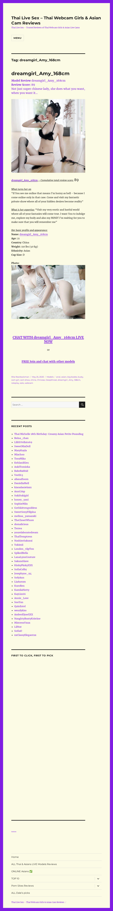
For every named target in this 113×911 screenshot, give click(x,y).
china (33, 380)
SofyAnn (19, 577)
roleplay (15, 383)
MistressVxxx (22, 622)
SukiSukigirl (21, 495)
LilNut (18, 626)
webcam (29, 383)
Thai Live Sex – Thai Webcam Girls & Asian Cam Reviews (37, 902)
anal (58, 377)
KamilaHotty (21, 589)
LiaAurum (20, 581)
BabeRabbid (21, 470)
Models (50, 377)
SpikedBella (21, 552)
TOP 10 (15, 878)
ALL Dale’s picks (20, 893)
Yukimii (18, 544)
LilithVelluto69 (23, 442)
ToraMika (20, 458)
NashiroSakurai (23, 540)
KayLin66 (20, 593)
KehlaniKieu (21, 462)
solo (22, 383)
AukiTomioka (22, 466)
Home (15, 857)
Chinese (41, 380)
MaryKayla (20, 450)
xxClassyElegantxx (25, 635)
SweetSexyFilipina (25, 511)
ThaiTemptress (23, 536)
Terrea (18, 528)
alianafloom (21, 479)
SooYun (18, 602)
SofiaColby (20, 569)
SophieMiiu (21, 503)
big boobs (72, 377)
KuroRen (19, 585)
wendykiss (20, 610)
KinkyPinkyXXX (23, 565)
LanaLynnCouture (24, 557)
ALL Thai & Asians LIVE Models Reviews (34, 864)
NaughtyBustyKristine (27, 618)
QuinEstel (20, 606)
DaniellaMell (21, 483)
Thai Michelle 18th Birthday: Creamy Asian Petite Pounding (48, 433)
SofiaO (18, 630)
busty (80, 377)
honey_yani (21, 499)
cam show (25, 380)
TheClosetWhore (24, 520)
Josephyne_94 (22, 573)
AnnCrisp (19, 491)
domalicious (21, 524)
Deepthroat (51, 380)
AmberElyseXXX (23, 614)
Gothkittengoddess (25, 507)
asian (64, 377)
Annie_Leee (21, 598)
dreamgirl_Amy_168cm (40, 73)
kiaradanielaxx (23, 487)
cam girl (15, 380)
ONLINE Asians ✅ (21, 871)
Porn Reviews (13, 831)
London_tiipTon (24, 548)
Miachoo (19, 454)
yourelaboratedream (26, 532)
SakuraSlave (21, 561)
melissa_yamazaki (25, 516)
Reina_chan (21, 438)
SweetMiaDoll (22, 446)
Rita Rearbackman (20, 377)
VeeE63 (18, 475)
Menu (18, 38)
